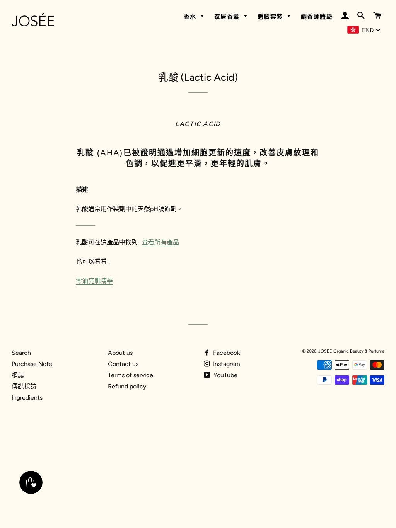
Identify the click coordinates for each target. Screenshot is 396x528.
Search (21, 352)
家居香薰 (228, 16)
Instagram (226, 364)
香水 (191, 16)
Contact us (123, 364)
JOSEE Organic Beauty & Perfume (351, 351)
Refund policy (127, 386)
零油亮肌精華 (94, 280)
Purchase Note (32, 364)
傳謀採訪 (24, 386)
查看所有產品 (160, 242)
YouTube (224, 375)
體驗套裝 (271, 16)
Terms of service (130, 375)
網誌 (18, 375)
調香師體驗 (317, 16)
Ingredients (27, 397)
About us (120, 352)
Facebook (226, 352)
